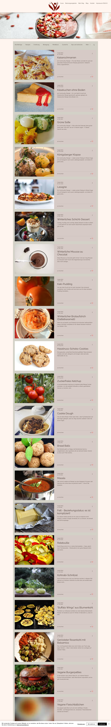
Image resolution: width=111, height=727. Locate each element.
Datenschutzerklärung (23, 725)
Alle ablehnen (91, 724)
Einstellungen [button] (81, 724)
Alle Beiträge (18, 44)
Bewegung (46, 44)
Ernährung (37, 44)
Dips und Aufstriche (76, 44)
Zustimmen (102, 724)
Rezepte (27, 44)
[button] (94, 45)
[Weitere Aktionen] (93, 53)
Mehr (87, 44)
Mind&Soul (56, 44)
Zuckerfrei (65, 44)
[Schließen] (109, 724)
